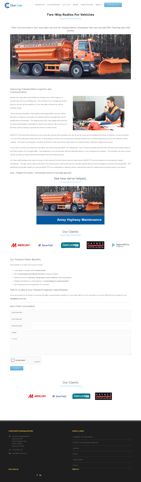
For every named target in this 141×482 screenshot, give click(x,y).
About (75, 465)
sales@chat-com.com (18, 299)
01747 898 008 (17, 450)
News (75, 454)
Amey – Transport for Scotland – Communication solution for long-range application (41, 173)
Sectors (76, 448)
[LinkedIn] (40, 475)
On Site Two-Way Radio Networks (85, 443)
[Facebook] (37, 475)
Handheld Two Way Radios (83, 437)
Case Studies (78, 460)
